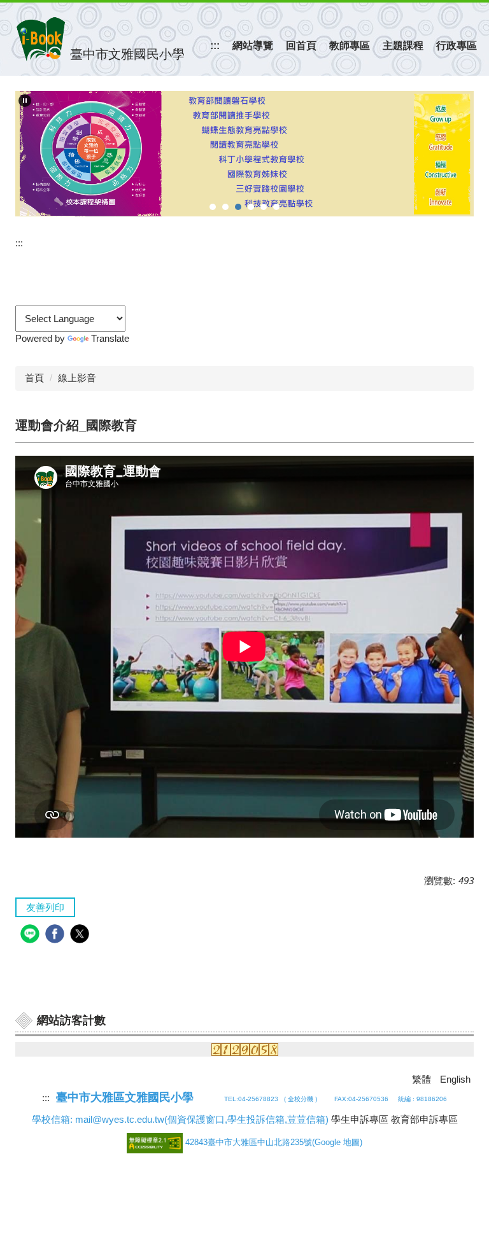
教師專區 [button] (349, 45)
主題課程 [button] (403, 45)
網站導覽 (252, 45)
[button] (24, 100)
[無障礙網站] (156, 1142)
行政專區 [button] (456, 45)
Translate (110, 338)
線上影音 (77, 377)
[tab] (212, 207)
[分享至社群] (31, 935)
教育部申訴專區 (424, 1119)
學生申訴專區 (359, 1119)
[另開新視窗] (244, 153)
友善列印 (45, 907)
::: (215, 45)
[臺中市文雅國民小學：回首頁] (40, 39)
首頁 (34, 377)
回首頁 (301, 45)
